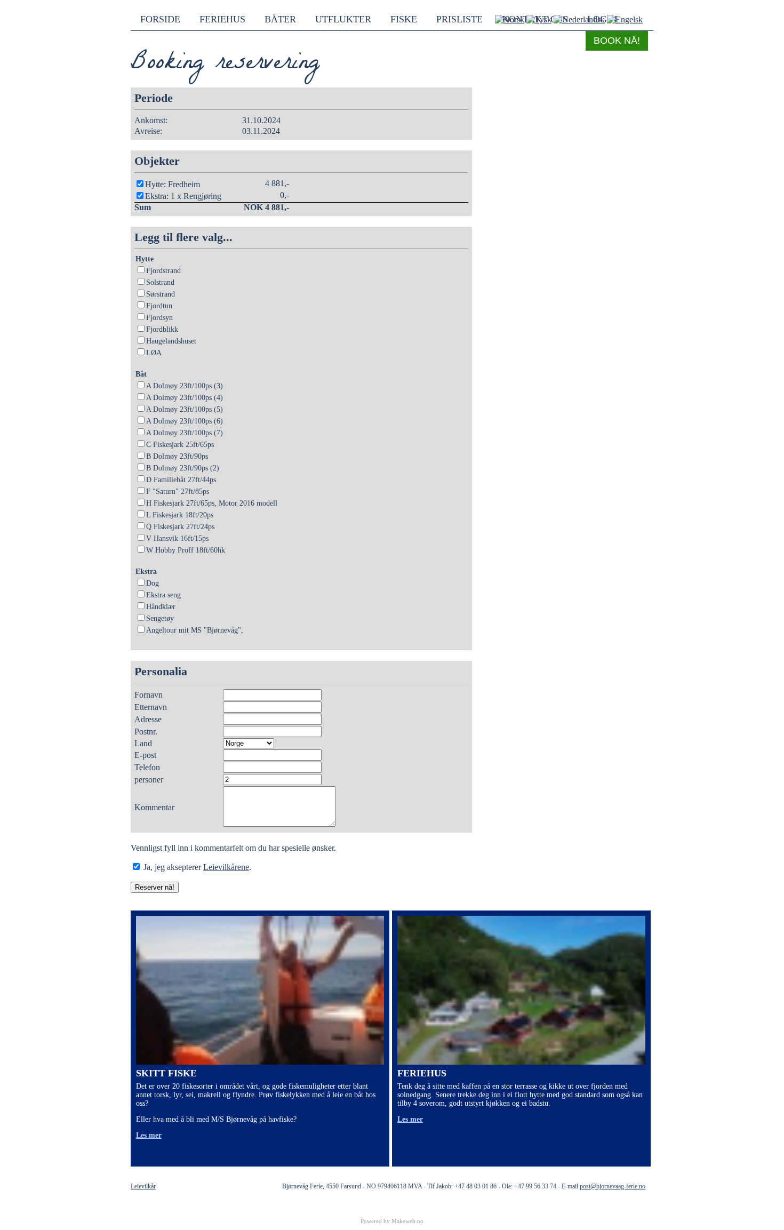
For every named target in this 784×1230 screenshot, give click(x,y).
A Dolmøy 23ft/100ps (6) (184, 421)
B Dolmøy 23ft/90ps (177, 456)
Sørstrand (160, 294)
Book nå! (617, 40)
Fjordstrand (163, 271)
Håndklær (160, 607)
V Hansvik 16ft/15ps (177, 538)
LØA (154, 353)
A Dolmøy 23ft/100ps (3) (184, 386)
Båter (280, 19)
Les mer (149, 1135)
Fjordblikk (162, 329)
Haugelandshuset (171, 341)
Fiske (403, 19)
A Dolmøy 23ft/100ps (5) (184, 409)
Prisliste (459, 19)
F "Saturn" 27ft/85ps (177, 492)
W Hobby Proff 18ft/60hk (185, 550)
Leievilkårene (226, 867)
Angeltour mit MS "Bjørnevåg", (194, 630)
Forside (160, 19)
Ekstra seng (163, 595)
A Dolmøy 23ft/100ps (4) (184, 398)
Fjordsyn (159, 318)
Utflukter (343, 19)
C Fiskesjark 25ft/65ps (180, 445)
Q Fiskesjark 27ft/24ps (180, 527)
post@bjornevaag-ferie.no (612, 1186)
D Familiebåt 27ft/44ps (181, 480)
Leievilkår (143, 1186)
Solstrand (160, 282)
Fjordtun (159, 306)
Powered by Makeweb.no (392, 1221)
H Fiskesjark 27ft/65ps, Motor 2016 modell (211, 503)
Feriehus (222, 19)
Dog (152, 583)
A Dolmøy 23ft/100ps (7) (184, 433)
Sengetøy (160, 618)
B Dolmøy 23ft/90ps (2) (182, 468)
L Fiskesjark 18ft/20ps (179, 515)
